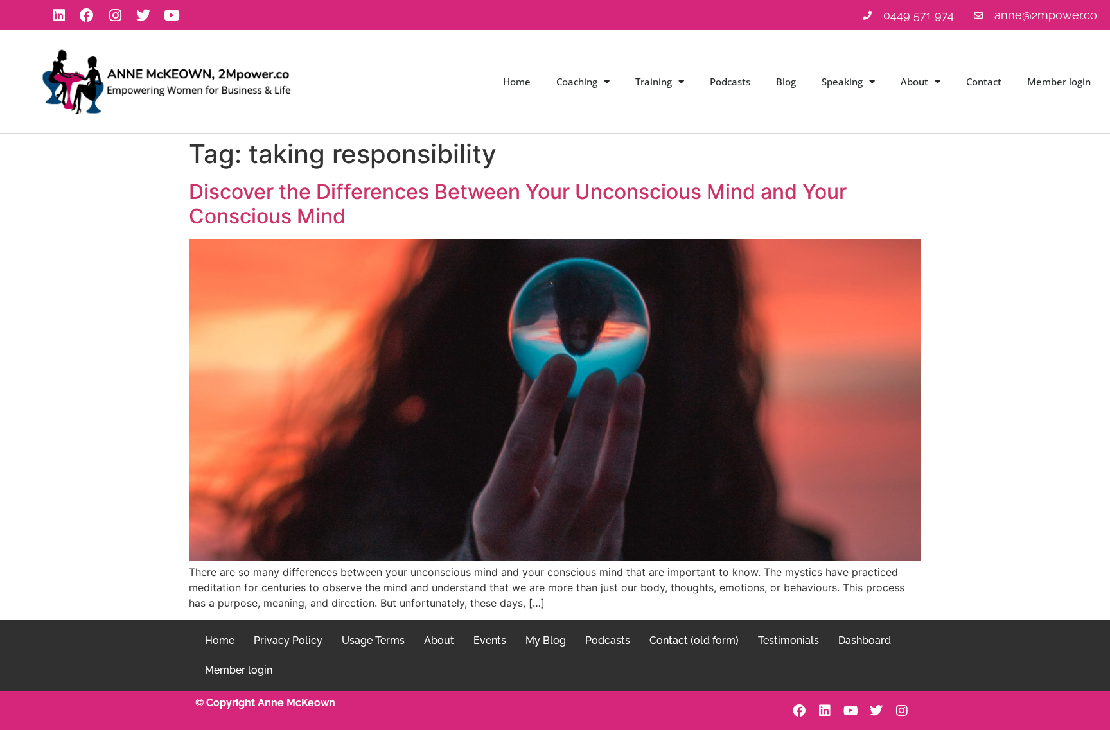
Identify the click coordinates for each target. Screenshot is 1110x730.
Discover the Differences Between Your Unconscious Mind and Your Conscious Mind (518, 204)
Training (653, 81)
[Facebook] (87, 15)
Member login (1059, 81)
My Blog (545, 640)
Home (517, 81)
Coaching (576, 81)
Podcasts (730, 81)
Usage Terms (373, 640)
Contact (983, 81)
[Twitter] (143, 15)
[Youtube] (171, 15)
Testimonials (788, 640)
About (914, 81)
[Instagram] (115, 15)
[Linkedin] (58, 15)
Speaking (842, 81)
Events (489, 640)
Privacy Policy (288, 640)
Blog (786, 81)
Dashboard (864, 640)
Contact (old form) (694, 640)
